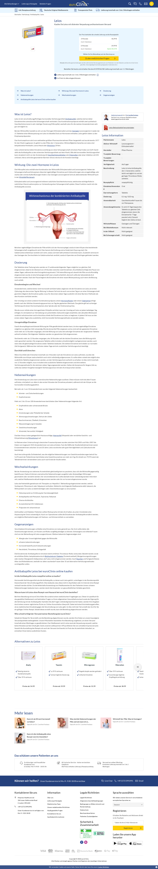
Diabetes (59, 556)
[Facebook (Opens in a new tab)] (81, 842)
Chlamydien (73, 155)
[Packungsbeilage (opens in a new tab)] (120, 843)
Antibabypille (34, 14)
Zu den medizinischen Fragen (97, 58)
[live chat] (135, 3)
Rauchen (79, 559)
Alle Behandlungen (11, 4)
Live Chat (109, 781)
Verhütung (25, 14)
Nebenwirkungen (27, 95)
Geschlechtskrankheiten (57, 155)
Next (137, 667)
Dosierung (107, 91)
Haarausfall (57, 435)
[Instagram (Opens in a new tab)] (85, 842)
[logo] (79, 4)
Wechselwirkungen (69, 95)
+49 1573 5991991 (25, 807)
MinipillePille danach (27, 177)
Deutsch (117, 805)
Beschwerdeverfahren (87, 813)
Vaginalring (86, 301)
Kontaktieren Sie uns (54, 814)
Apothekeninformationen (55, 817)
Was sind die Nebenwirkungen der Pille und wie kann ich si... (83, 720)
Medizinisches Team (54, 804)
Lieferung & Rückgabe (29, 4)
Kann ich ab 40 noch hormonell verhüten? (38, 720)
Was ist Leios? (26, 91)
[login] (151, 4)
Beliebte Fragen (45, 4)
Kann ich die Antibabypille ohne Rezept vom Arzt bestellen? (39, 735)
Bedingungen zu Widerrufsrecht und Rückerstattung (92, 805)
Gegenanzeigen (109, 95)
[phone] (140, 4)
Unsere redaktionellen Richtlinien (58, 807)
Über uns (50, 797)
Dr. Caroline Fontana (132, 115)
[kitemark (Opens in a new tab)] (86, 833)
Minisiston (51, 145)
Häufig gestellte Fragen (55, 810)
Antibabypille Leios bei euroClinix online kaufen (38, 99)
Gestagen (75, 131)
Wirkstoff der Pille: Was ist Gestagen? (127, 719)
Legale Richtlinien (86, 797)
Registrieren (128, 828)
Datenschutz (84, 810)
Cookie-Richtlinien (103, 867)
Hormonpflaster (67, 301)
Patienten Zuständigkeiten (89, 816)
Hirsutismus (33, 438)
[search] (129, 3)
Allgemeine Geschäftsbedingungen (91, 801)
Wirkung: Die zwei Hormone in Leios (75, 91)
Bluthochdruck (50, 556)
